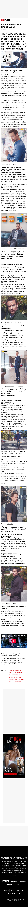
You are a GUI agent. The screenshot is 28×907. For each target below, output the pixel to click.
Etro (19, 322)
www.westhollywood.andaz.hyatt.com (11, 662)
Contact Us (13, 890)
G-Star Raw (10, 322)
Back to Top (14, 851)
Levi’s (11, 453)
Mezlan (16, 72)
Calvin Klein (10, 524)
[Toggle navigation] (26, 20)
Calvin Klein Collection (12, 70)
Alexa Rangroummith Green (12, 655)
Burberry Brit (11, 451)
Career (9, 893)
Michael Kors (4, 72)
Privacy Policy (16, 893)
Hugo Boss (9, 248)
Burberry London (11, 164)
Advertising (20, 890)
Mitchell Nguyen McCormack (17, 654)
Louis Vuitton (9, 386)
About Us (6, 890)
